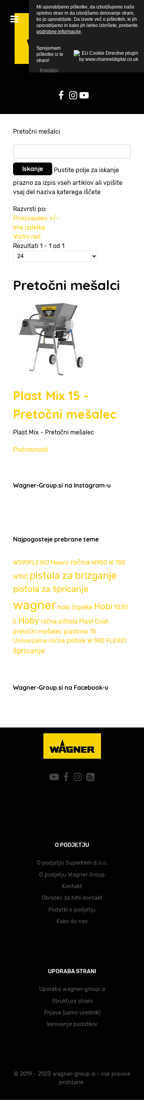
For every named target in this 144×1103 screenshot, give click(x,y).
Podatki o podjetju (72, 910)
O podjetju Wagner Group (72, 875)
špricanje (29, 650)
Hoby (28, 620)
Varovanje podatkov (72, 1024)
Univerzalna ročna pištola (49, 640)
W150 (20, 576)
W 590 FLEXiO (106, 640)
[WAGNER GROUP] (72, 746)
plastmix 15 (80, 631)
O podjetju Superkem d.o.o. (72, 863)
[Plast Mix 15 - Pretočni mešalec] (51, 338)
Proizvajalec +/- (36, 218)
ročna (80, 562)
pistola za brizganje (73, 575)
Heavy (60, 562)
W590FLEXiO (31, 562)
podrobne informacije (58, 31)
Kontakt (72, 886)
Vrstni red (27, 236)
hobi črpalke (75, 607)
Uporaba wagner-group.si (72, 989)
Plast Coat (93, 621)
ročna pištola (59, 621)
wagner (34, 605)
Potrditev (48, 68)
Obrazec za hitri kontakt (72, 898)
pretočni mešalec (37, 631)
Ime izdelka (29, 227)
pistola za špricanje (51, 589)
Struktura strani (72, 1001)
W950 (99, 562)
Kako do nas (72, 921)
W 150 (117, 562)
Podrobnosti (30, 449)
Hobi (103, 606)
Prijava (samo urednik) (72, 1012)
